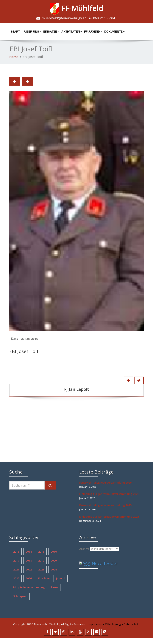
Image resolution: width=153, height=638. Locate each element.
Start (15, 31)
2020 (54, 560)
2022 (29, 569)
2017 (16, 560)
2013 (16, 551)
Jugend (60, 578)
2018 (29, 560)
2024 (54, 569)
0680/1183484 (104, 18)
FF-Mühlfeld (81, 8)
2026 (29, 578)
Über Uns (31, 31)
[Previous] (14, 81)
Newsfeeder (105, 563)
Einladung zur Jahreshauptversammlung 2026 (109, 494)
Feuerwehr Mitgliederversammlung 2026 (105, 482)
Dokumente (113, 31)
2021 (16, 569)
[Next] (27, 81)
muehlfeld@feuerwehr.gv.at (64, 18)
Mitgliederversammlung (29, 587)
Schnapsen (20, 596)
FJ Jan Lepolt (76, 389)
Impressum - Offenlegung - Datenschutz (114, 624)
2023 (41, 569)
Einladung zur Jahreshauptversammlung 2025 (109, 516)
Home (13, 57)
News (54, 587)
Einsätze (50, 31)
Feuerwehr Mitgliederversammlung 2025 (105, 505)
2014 (29, 551)
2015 (41, 551)
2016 (54, 551)
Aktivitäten (70, 31)
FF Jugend (92, 31)
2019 (41, 560)
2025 (16, 578)
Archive (84, 549)
